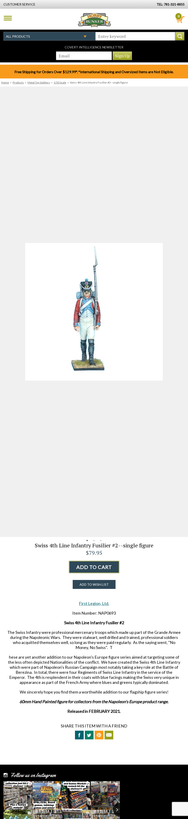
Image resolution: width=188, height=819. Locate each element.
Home (5, 82)
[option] (94, 311)
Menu (7, 18)
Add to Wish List (94, 584)
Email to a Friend (109, 735)
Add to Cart (94, 567)
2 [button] (94, 540)
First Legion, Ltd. (94, 603)
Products (18, 82)
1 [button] (87, 540)
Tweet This (89, 735)
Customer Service (19, 4)
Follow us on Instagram (33, 775)
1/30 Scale (60, 82)
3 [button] (101, 540)
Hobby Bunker (94, 20)
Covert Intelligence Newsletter (94, 47)
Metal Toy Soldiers (39, 82)
